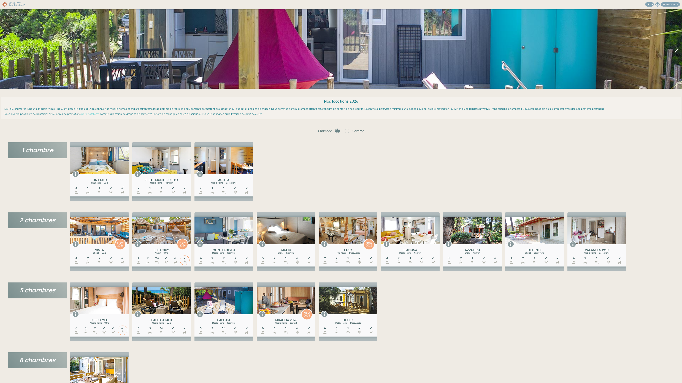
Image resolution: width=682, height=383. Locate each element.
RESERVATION (670, 4)
